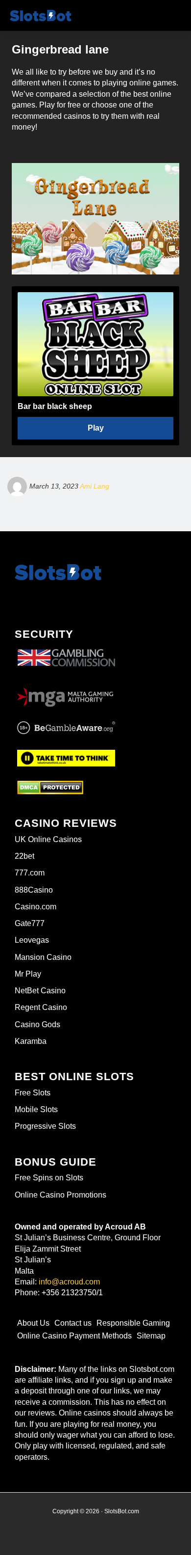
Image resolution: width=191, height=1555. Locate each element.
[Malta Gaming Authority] (66, 694)
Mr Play (28, 974)
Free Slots (32, 1093)
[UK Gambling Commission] (66, 650)
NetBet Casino (40, 990)
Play (96, 428)
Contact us (73, 1323)
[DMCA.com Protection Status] (50, 787)
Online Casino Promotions (60, 1195)
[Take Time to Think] (66, 757)
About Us (33, 1323)
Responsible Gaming (133, 1323)
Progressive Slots (45, 1126)
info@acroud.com (69, 1282)
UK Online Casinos (48, 839)
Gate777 (30, 923)
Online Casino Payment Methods (74, 1336)
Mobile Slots (36, 1109)
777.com (30, 873)
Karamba (31, 1041)
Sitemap (151, 1336)
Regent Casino (41, 1007)
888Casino (34, 890)
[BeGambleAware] (66, 728)
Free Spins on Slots (49, 1177)
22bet (24, 856)
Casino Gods (37, 1024)
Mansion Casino (43, 957)
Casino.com (35, 906)
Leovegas (32, 940)
